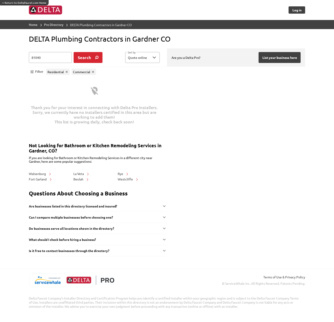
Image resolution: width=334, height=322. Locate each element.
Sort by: (132, 52)
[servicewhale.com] (47, 280)
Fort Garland (38, 179)
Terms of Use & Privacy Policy (284, 277)
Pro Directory (53, 24)
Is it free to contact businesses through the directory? (69, 251)
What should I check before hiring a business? (62, 239)
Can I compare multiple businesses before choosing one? (71, 217)
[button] (142, 57)
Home (33, 24)
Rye (121, 174)
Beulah (78, 179)
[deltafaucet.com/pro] (90, 280)
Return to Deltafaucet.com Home (24, 3)
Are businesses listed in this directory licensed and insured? (73, 206)
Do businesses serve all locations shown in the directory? (71, 228)
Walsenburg (38, 174)
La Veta (79, 174)
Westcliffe (126, 179)
